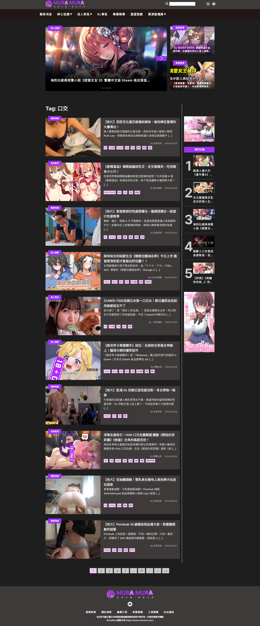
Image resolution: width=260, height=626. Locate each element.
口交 (127, 147)
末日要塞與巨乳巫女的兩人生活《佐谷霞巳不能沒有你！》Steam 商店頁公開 (203, 200)
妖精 (136, 460)
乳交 (119, 192)
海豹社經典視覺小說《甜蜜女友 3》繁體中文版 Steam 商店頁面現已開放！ (203, 226)
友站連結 (169, 612)
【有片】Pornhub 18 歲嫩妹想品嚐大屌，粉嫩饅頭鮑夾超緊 (139, 526)
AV (105, 147)
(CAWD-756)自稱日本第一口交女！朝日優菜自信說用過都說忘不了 (140, 303)
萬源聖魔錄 (156, 14)
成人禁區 (83, 14)
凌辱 (124, 460)
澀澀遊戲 (137, 14)
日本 (124, 326)
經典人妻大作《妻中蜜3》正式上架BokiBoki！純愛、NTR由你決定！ (203, 173)
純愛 (141, 282)
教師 (125, 237)
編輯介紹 (122, 612)
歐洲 (138, 147)
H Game (106, 282)
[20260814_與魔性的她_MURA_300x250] (199, 141)
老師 (142, 237)
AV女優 (111, 147)
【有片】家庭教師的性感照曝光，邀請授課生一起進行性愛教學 (140, 213)
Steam (115, 282)
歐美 (144, 147)
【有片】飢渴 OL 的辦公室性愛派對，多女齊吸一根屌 (139, 392)
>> (165, 570)
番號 (130, 326)
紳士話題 (63, 14)
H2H (105, 460)
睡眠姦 (137, 192)
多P (120, 416)
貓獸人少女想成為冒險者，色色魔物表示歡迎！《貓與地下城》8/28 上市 (203, 253)
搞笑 (147, 371)
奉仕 (127, 371)
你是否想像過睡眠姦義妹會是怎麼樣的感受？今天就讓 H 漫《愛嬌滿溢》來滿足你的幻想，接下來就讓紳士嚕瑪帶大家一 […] (139, 180)
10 (141, 570)
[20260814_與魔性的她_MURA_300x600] (199, 352)
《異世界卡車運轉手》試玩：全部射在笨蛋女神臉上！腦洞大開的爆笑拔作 (138, 348)
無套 (150, 147)
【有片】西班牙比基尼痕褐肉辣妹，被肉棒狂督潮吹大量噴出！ (140, 124)
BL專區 (102, 14)
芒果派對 (148, 282)
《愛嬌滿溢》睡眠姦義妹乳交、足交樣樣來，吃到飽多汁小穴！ (140, 169)
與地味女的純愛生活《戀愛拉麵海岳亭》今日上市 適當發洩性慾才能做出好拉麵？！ (140, 258)
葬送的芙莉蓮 (150, 460)
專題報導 (119, 14)
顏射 (152, 371)
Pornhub (120, 147)
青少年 (132, 550)
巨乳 (132, 147)
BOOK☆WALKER (109, 192)
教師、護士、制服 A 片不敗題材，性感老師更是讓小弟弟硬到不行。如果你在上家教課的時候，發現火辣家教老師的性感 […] (140, 225)
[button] (161, 58)
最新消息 (46, 14)
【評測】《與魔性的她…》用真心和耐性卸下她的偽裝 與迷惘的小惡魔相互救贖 (203, 280)
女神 (132, 371)
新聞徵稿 (138, 612)
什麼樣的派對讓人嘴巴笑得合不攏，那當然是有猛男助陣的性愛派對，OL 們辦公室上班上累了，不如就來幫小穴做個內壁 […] (139, 404)
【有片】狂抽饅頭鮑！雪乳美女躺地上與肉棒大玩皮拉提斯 (140, 482)
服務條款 (91, 612)
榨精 (142, 460)
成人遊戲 (134, 282)
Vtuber (118, 460)
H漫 (111, 460)
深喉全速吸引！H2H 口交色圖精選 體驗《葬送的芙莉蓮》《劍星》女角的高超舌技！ (139, 437)
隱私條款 (106, 612)
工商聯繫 (153, 612)
